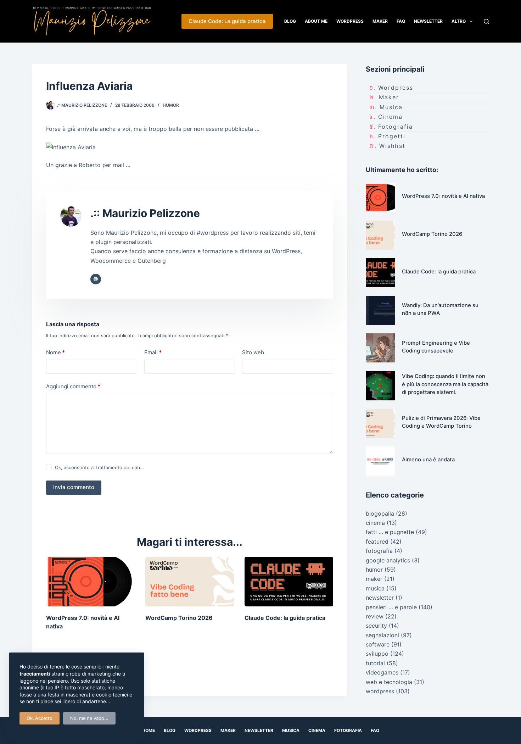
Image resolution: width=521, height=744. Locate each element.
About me (316, 21)
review (374, 616)
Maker (380, 21)
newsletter (380, 597)
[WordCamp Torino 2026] (189, 582)
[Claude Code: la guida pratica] (289, 582)
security (376, 625)
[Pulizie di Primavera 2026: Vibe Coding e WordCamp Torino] (380, 423)
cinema (390, 116)
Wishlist (392, 145)
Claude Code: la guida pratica (285, 617)
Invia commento (73, 487)
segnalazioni (382, 635)
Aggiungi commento (73, 386)
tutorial (375, 663)
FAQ (401, 21)
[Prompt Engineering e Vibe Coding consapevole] (380, 347)
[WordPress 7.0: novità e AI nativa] (90, 582)
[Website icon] (95, 279)
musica (391, 107)
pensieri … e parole (391, 607)
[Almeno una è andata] (380, 461)
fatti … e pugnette (390, 531)
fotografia (395, 126)
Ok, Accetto (39, 718)
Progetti (391, 136)
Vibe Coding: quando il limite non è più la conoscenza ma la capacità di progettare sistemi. (445, 384)
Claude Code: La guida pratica (227, 21)
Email (153, 352)
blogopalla (380, 513)
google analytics (388, 560)
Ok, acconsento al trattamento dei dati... (99, 467)
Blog (290, 21)
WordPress (350, 21)
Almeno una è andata (428, 459)
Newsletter (428, 21)
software (378, 644)
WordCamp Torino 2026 (179, 617)
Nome (55, 352)
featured (377, 541)
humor (171, 105)
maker (389, 97)
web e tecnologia (389, 681)
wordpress (395, 87)
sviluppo (377, 653)
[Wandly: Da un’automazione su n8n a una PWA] (380, 310)
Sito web (253, 352)
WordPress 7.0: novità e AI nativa (443, 196)
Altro (459, 21)
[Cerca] (486, 21)
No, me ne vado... (89, 718)
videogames (382, 672)
